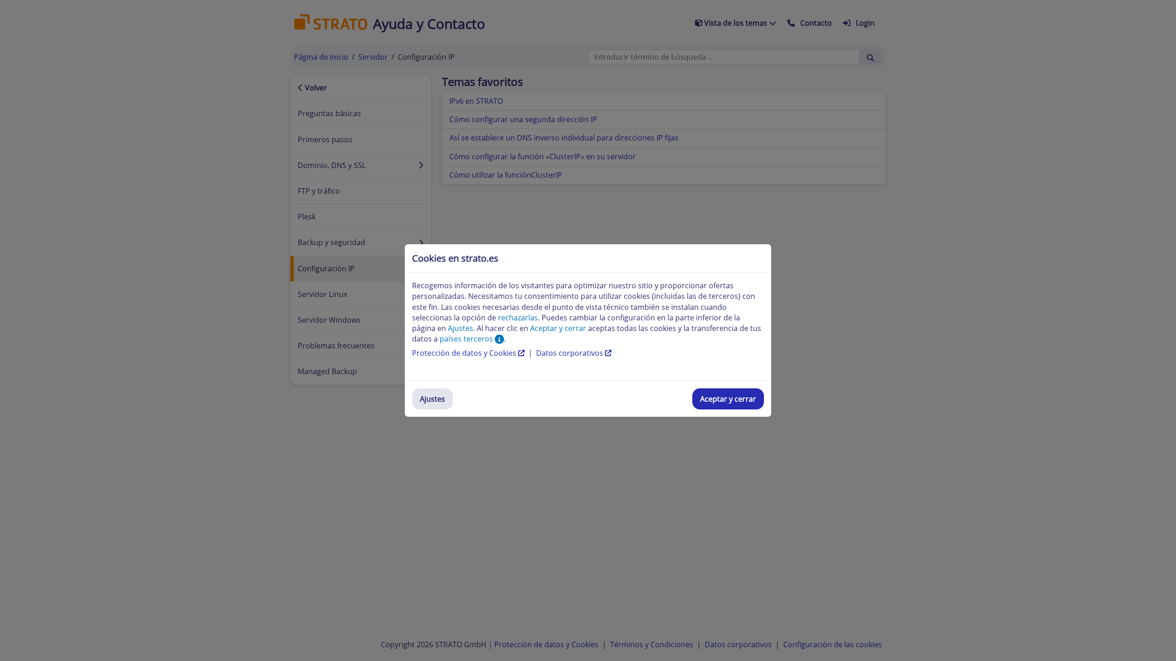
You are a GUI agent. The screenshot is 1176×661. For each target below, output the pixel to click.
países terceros (467, 339)
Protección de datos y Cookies (465, 353)
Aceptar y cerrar (728, 399)
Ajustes (432, 399)
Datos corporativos (570, 353)
